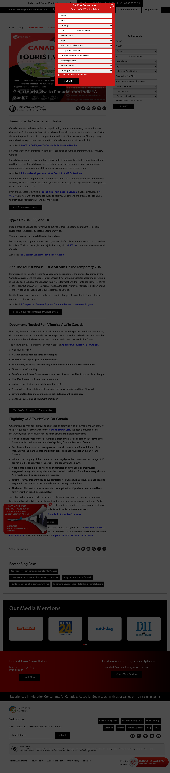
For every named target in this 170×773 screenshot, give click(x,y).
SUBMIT (68, 81)
